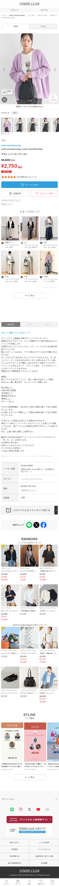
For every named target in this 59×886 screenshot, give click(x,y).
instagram (20, 809)
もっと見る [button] (29, 777)
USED (43, 26)
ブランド (15, 10)
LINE (12, 809)
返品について (7, 204)
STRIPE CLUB (29, 4)
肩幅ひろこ (9, 242)
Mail (47, 809)
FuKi (7, 277)
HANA (45, 277)
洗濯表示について (28, 490)
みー (26, 242)
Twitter (29, 809)
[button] (55, 69)
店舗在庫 (17, 193)
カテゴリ (44, 10)
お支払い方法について (10, 200)
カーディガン (36, 479)
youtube (38, 809)
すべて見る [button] (29, 295)
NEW (16, 26)
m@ (45, 242)
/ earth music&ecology (22, 149)
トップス (25, 479)
